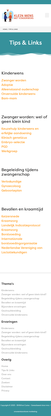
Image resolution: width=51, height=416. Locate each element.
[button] (47, 15)
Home (5, 29)
